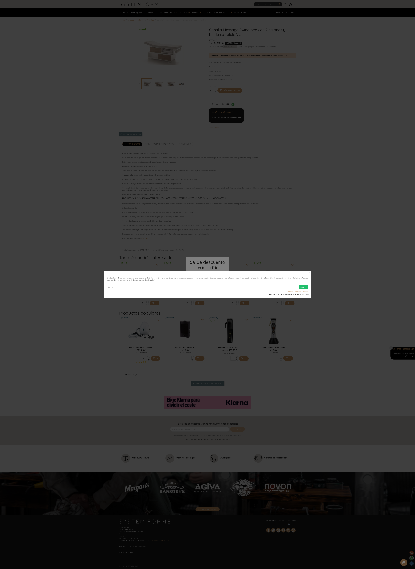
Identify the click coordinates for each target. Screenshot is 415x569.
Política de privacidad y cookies (297, 292)
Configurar (112, 287)
